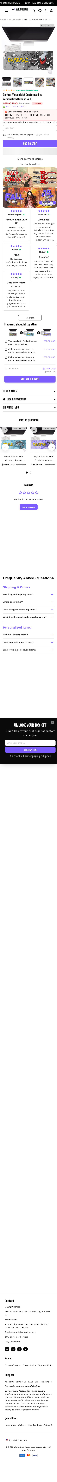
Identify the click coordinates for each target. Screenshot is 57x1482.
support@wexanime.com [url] (23, 1332)
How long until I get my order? (18, 594)
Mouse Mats (15, 19)
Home (3, 19)
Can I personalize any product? (18, 642)
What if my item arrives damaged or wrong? (25, 617)
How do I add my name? (15, 634)
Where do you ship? (13, 602)
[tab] (27, 472)
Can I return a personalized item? (19, 650)
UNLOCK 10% (30, 749)
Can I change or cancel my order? (20, 609)
